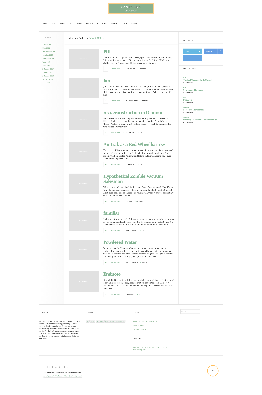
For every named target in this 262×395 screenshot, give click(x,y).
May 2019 (46, 65)
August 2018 (47, 72)
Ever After (187, 100)
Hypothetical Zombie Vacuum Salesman (133, 178)
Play (185, 77)
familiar (111, 213)
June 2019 (46, 62)
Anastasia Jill (130, 69)
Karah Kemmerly (131, 230)
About (53, 23)
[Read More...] (105, 68)
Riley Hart (129, 201)
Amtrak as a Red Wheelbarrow (134, 144)
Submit (124, 23)
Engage (134, 23)
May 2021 (46, 48)
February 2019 (48, 69)
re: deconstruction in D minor (133, 112)
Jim (106, 80)
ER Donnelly (129, 294)
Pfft (107, 51)
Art (71, 23)
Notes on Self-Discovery (193, 110)
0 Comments (188, 82)
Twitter (187, 51)
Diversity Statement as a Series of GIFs (200, 120)
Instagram (188, 58)
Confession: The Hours (193, 90)
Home (45, 23)
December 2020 (48, 51)
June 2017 (46, 83)
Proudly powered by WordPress (52, 376)
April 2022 (46, 44)
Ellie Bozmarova (131, 100)
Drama (79, 23)
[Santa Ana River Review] (131, 8)
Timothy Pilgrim (131, 262)
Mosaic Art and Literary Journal (145, 321)
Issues (63, 23)
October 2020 (47, 55)
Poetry (114, 23)
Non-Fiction (102, 23)
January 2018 (47, 79)
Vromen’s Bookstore (140, 329)
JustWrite (56, 367)
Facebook (209, 51)
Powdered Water (120, 242)
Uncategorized (120, 321)
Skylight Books (138, 325)
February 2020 (48, 58)
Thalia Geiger (130, 164)
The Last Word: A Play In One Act (197, 80)
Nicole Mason (130, 132)
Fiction (89, 23)
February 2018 (48, 76)
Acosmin (79, 376)
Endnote (112, 274)
